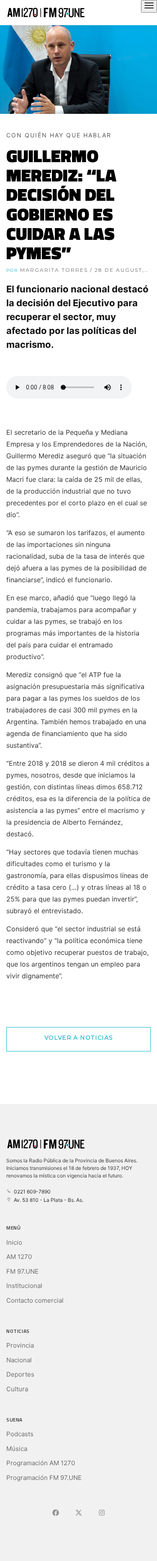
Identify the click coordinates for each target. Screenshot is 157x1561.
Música (16, 1449)
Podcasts (19, 1434)
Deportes (20, 1374)
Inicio (14, 1242)
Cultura (17, 1389)
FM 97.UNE (22, 1271)
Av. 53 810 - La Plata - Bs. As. (47, 1200)
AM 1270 (19, 1257)
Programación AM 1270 (40, 1463)
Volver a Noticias (78, 1037)
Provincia (20, 1345)
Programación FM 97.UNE (44, 1478)
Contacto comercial (35, 1300)
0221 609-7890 (31, 1191)
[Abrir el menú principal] (149, 6)
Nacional (19, 1360)
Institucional (24, 1286)
